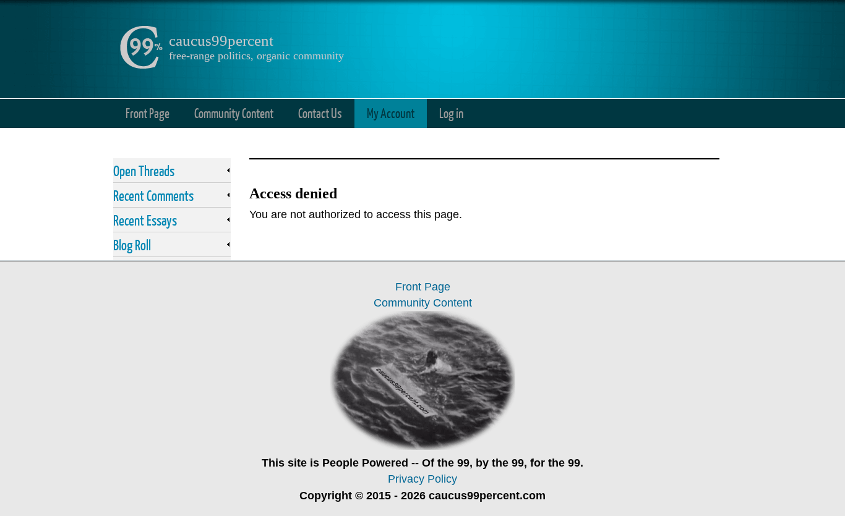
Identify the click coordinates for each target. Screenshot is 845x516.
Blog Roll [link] (132, 244)
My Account (390, 113)
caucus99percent (221, 40)
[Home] (141, 65)
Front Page (147, 113)
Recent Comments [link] (153, 195)
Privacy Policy (422, 479)
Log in (451, 113)
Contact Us (320, 113)
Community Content (233, 113)
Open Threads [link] (143, 170)
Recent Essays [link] (145, 220)
